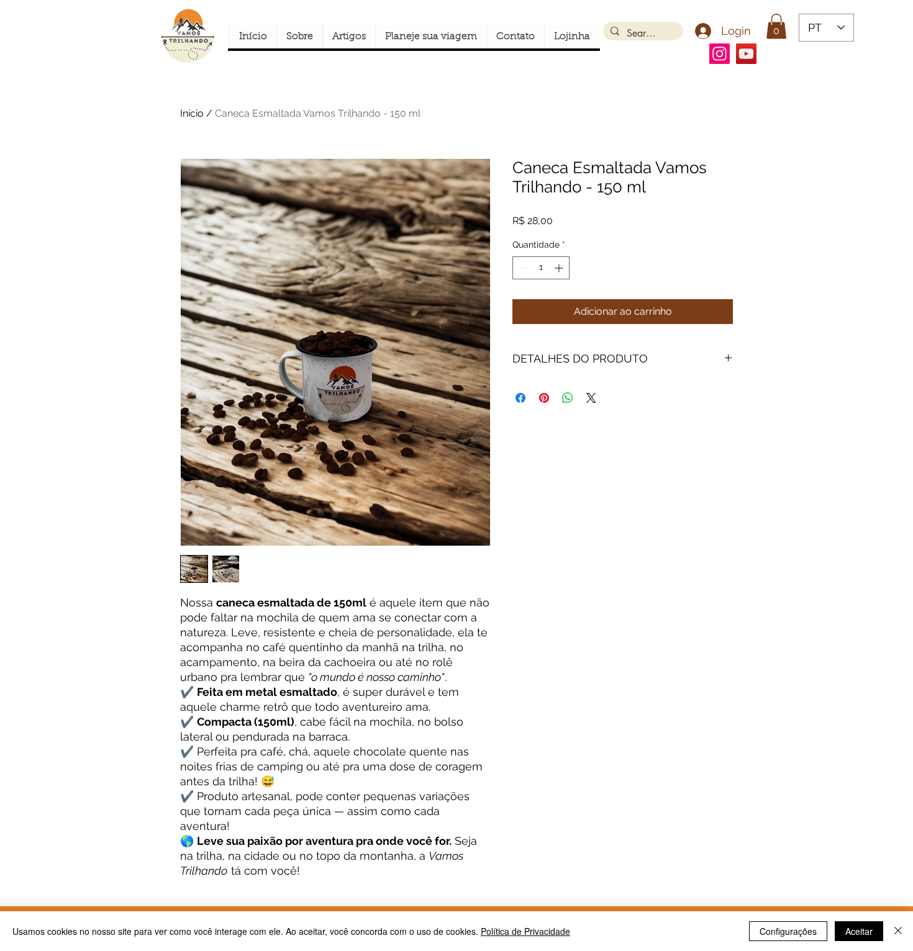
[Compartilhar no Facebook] (520, 397)
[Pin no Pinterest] (544, 397)
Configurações (788, 931)
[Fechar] (898, 931)
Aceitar (859, 931)
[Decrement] (522, 268)
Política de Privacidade (525, 931)
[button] (776, 26)
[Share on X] (591, 397)
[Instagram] (719, 53)
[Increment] (560, 268)
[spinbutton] (541, 268)
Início (192, 113)
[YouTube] (746, 53)
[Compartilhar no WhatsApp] (567, 397)
